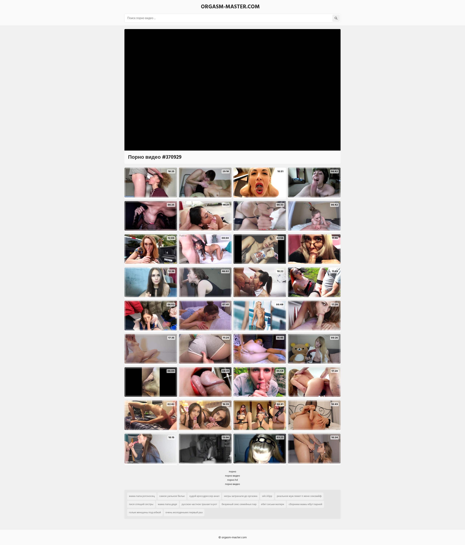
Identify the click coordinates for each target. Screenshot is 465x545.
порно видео (232, 476)
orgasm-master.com (230, 6)
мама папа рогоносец (142, 496)
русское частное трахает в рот (199, 504)
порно (232, 471)
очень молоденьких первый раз (184, 512)
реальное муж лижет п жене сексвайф (299, 496)
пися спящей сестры (141, 504)
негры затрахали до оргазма (240, 496)
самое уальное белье (172, 496)
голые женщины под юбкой (145, 512)
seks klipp (267, 496)
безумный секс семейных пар (239, 504)
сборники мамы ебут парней (305, 504)
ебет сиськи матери (272, 504)
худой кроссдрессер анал (204, 496)
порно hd (232, 480)
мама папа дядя (167, 504)
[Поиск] (336, 18)
